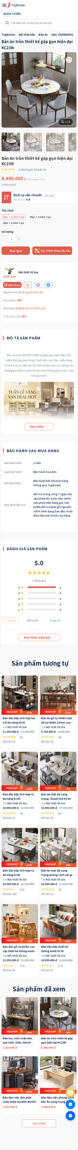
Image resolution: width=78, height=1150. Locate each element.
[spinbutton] (12, 239)
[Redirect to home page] (16, 5)
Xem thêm (49, 195)
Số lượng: (8, 232)
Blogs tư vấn (12, 13)
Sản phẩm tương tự (40, 663)
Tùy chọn (8, 210)
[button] (5, 239)
